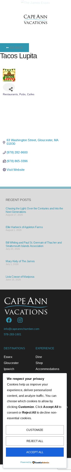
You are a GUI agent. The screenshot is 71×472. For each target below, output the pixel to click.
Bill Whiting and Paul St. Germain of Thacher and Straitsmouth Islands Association (34, 244)
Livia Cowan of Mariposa (20, 276)
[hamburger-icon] (8, 29)
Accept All (34, 452)
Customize (34, 429)
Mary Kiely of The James (20, 261)
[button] (40, 29)
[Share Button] (9, 87)
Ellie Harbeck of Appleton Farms (24, 227)
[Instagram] (20, 320)
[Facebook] (9, 320)
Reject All (35, 441)
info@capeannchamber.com (21, 328)
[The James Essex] (35, 3)
